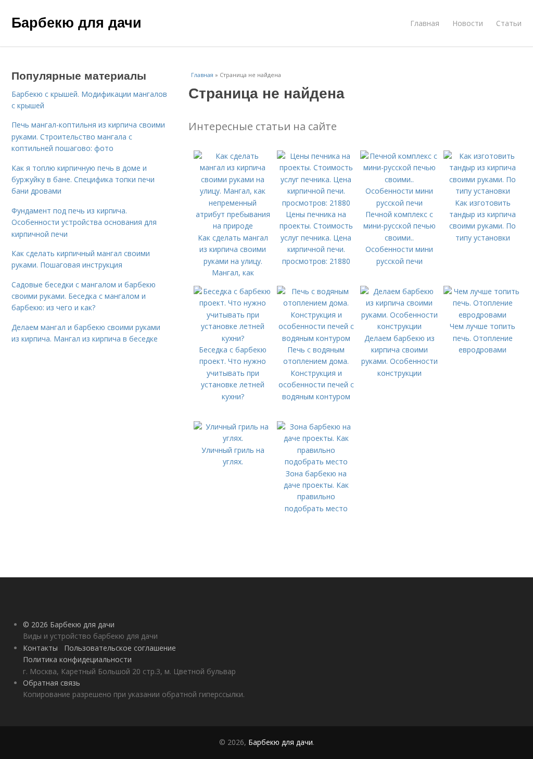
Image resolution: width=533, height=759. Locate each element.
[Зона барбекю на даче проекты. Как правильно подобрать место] (316, 461)
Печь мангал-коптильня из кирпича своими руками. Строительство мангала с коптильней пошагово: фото (88, 136)
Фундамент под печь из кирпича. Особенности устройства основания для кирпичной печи (84, 222)
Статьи (509, 23)
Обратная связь (51, 683)
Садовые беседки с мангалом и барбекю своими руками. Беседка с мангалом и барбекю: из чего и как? (83, 296)
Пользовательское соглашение (120, 648)
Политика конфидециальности (77, 659)
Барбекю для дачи (76, 22)
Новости (467, 23)
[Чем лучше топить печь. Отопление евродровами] (482, 315)
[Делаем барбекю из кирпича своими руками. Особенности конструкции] (399, 326)
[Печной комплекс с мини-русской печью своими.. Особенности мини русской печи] (399, 203)
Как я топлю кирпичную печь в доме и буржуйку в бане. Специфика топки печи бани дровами (83, 179)
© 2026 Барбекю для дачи (69, 624)
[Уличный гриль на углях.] (233, 438)
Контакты (40, 648)
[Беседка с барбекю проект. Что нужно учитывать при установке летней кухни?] (233, 338)
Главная (424, 23)
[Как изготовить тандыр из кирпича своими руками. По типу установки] (482, 191)
